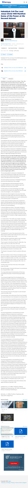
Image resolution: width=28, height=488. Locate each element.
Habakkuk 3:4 (3, 48)
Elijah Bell (17, 437)
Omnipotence (21, 48)
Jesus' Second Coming (20, 436)
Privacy (12, 482)
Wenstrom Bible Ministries (11, 40)
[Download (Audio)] (25, 68)
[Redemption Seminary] (14, 462)
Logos (9, 481)
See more (25, 399)
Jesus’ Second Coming (12, 48)
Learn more (23, 6)
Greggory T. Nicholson (5, 450)
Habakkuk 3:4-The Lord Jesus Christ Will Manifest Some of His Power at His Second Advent (14, 67)
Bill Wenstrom (8, 39)
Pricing (8, 482)
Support (25, 482)
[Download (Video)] (25, 71)
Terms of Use (18, 482)
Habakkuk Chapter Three (6, 43)
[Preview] (12, 437)
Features (3, 482)
